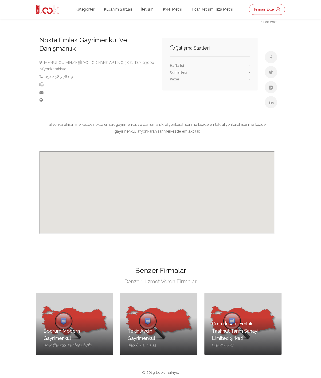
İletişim (147, 9)
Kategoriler (84, 9)
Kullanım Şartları (118, 9)
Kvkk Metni (172, 9)
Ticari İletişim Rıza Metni (212, 9)
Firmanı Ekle (264, 9)
